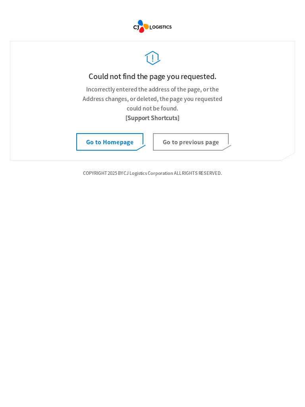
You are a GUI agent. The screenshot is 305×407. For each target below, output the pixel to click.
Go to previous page (191, 142)
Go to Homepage (109, 142)
